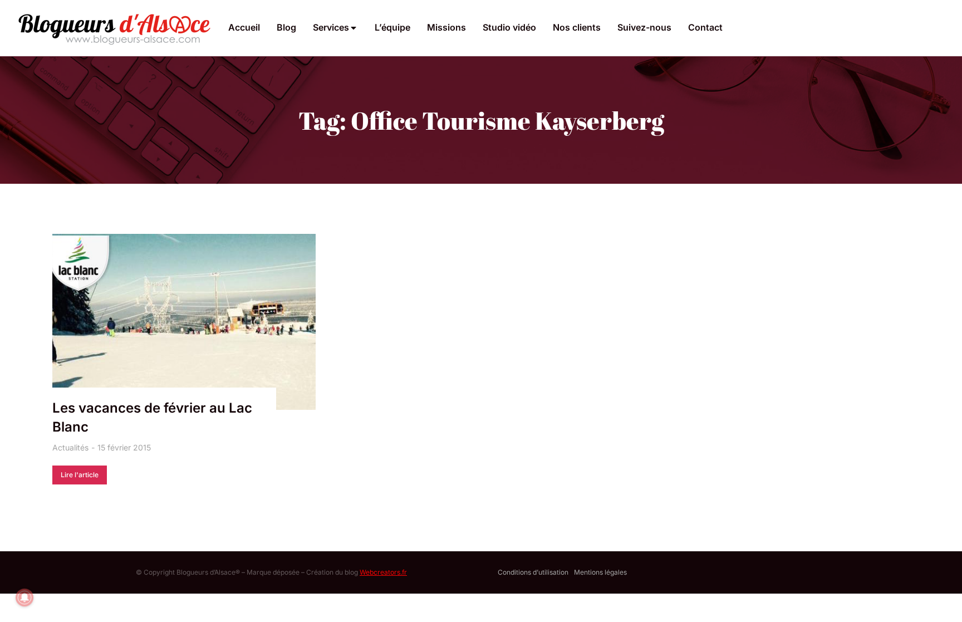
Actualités (70, 447)
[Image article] (184, 322)
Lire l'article (80, 475)
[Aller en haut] (939, 599)
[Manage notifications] (24, 597)
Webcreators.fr (383, 572)
